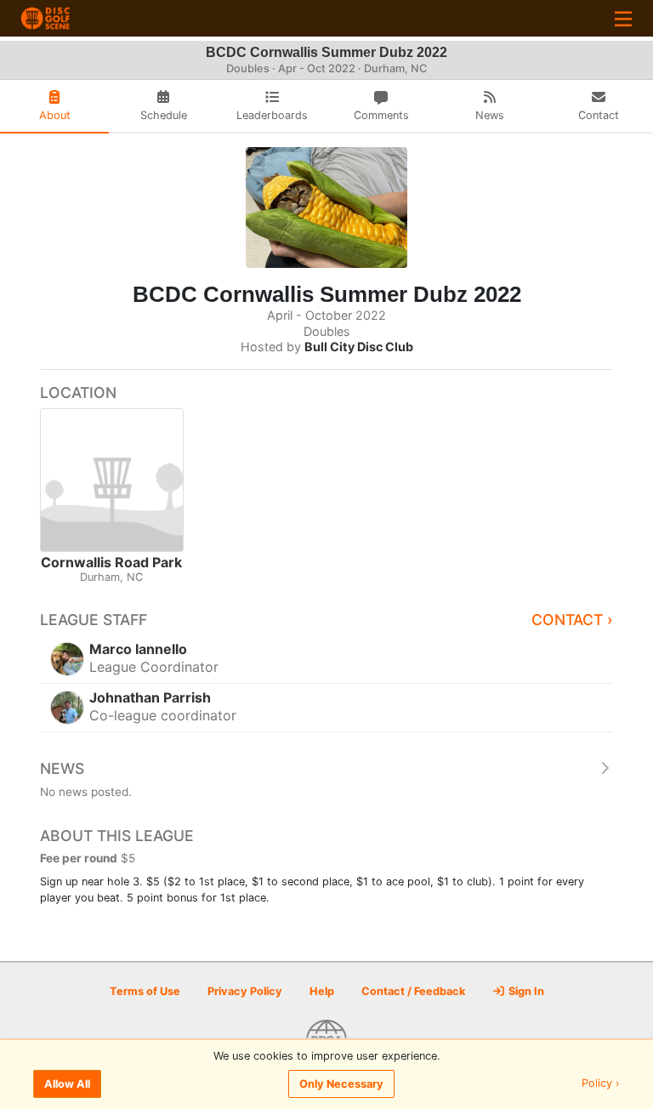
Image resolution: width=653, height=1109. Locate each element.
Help (321, 991)
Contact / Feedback (413, 991)
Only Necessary (341, 1084)
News (62, 768)
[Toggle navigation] (623, 18)
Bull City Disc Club (358, 346)
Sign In (525, 991)
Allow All (67, 1084)
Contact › (572, 619)
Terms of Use (145, 991)
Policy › (601, 1083)
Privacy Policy (244, 991)
